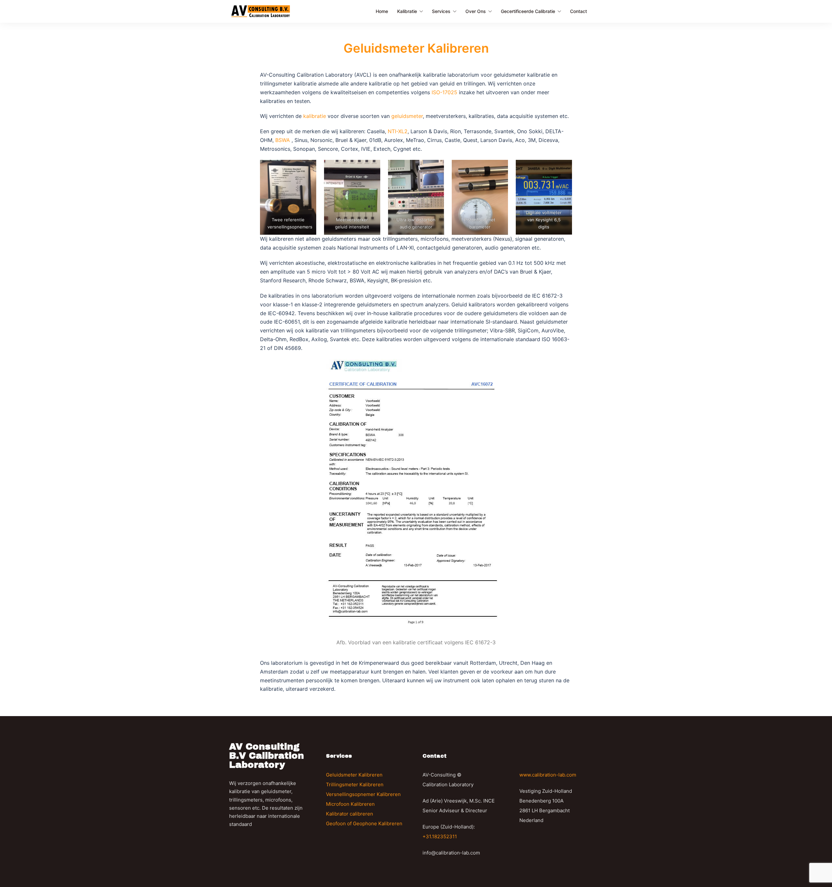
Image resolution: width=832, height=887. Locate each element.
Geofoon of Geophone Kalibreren (364, 823)
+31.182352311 (439, 836)
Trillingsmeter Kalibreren (355, 784)
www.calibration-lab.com (547, 775)
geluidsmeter (407, 116)
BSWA (283, 140)
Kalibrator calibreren (349, 814)
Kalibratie (407, 11)
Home (382, 11)
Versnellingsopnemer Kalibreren (363, 794)
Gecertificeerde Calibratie (528, 11)
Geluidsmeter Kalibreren (354, 775)
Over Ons (475, 11)
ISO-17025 (444, 92)
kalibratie (314, 116)
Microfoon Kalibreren (350, 804)
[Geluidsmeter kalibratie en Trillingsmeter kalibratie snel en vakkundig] (260, 10)
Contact (578, 11)
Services (441, 11)
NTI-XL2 (398, 131)
